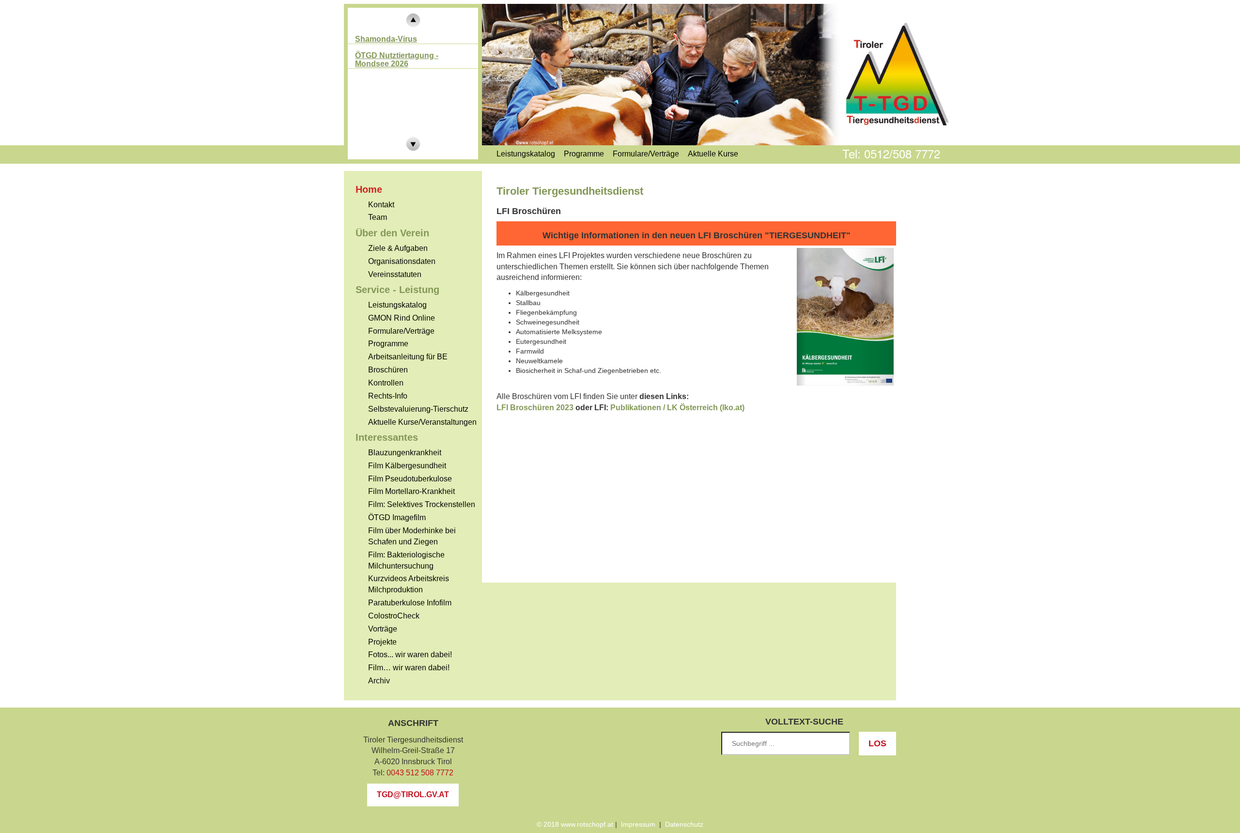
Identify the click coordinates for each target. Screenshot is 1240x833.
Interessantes (387, 437)
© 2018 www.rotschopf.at (575, 824)
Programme (388, 343)
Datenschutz (684, 824)
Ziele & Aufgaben (398, 248)
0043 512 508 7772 (420, 773)
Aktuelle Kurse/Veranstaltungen (422, 422)
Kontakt (381, 205)
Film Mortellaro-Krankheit (411, 491)
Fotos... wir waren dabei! (410, 654)
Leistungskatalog (397, 305)
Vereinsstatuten (394, 274)
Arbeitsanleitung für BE (408, 357)
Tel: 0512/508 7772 (891, 153)
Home (369, 189)
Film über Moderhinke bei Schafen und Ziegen (412, 536)
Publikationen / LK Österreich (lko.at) (677, 407)
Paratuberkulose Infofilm (409, 603)
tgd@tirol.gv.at (413, 794)
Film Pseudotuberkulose (410, 479)
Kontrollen (385, 383)
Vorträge (382, 629)
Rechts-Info (387, 396)
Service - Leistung (397, 289)
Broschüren (388, 370)
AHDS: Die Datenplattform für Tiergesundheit (409, 68)
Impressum (638, 824)
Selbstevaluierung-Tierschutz (418, 409)
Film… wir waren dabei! (409, 667)
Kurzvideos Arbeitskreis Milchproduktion (408, 584)
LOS (877, 743)
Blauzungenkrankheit (404, 452)
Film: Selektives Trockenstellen (421, 504)
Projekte (382, 642)
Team (377, 217)
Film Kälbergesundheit (407, 466)
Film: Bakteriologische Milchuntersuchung (406, 560)
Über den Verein (392, 233)
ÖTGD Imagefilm (397, 517)
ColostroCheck (393, 616)
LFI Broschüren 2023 (535, 407)
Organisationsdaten (401, 261)
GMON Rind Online (401, 318)
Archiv (379, 681)
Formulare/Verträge (401, 331)
